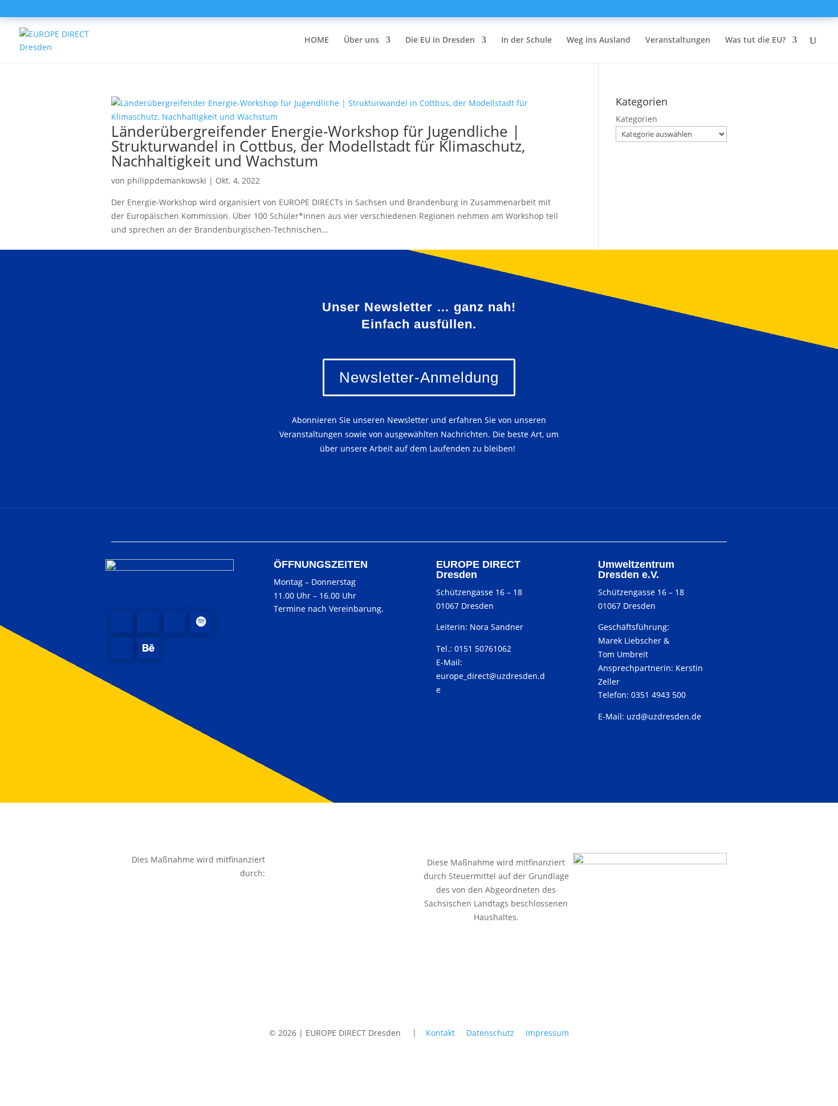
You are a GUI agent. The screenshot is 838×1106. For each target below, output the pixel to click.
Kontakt (440, 1032)
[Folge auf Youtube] (174, 622)
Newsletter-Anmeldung (419, 377)
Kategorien (636, 118)
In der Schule (526, 40)
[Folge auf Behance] (148, 648)
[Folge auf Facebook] (122, 622)
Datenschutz (490, 1032)
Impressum (547, 1032)
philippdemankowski (166, 180)
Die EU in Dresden (440, 40)
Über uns (361, 40)
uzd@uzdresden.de (664, 716)
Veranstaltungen (677, 40)
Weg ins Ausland (598, 40)
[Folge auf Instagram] (148, 622)
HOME (316, 40)
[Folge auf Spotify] (200, 622)
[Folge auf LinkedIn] (122, 648)
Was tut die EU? (755, 40)
